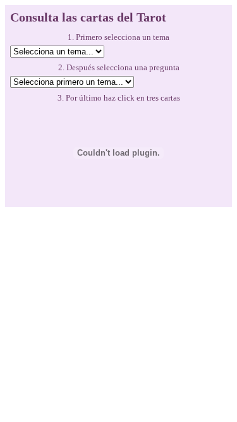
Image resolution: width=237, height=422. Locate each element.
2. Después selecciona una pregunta (118, 67)
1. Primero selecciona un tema (118, 37)
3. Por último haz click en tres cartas (119, 97)
